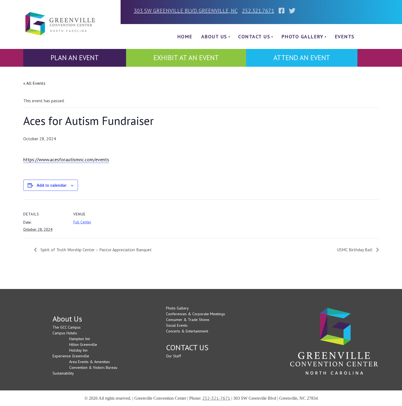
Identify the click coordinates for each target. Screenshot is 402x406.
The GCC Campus (67, 327)
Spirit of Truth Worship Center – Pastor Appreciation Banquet (95, 249)
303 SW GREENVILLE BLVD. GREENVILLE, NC (186, 10)
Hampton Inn (79, 338)
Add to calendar (51, 185)
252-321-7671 (216, 398)
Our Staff (173, 356)
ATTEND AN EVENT (301, 57)
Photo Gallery (302, 36)
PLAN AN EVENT (75, 57)
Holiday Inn (78, 350)
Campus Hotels (65, 333)
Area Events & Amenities (89, 361)
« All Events (34, 83)
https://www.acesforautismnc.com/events (66, 159)
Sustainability (63, 373)
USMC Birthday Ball (355, 249)
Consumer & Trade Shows (187, 319)
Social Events (177, 325)
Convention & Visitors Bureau (93, 367)
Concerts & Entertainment (187, 331)
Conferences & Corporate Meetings (195, 313)
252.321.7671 (258, 10)
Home (185, 36)
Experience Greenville (71, 356)
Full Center (82, 222)
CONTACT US (254, 36)
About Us (214, 36)
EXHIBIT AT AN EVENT (186, 57)
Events (344, 36)
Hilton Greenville (83, 344)
